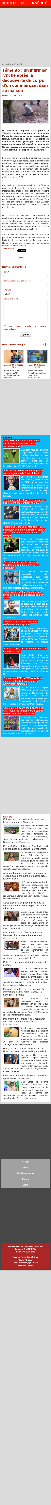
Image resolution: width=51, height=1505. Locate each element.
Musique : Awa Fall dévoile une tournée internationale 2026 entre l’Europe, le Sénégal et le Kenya (23, 992)
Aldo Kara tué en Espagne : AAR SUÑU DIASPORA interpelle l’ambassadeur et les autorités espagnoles (13, 372)
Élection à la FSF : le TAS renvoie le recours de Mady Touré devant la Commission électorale (22, 681)
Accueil (5, 64)
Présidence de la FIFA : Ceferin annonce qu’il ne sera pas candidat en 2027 (24, 501)
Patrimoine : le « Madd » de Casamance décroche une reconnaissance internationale (24, 1021)
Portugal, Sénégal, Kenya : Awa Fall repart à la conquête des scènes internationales (25, 847)
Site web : (8, 290)
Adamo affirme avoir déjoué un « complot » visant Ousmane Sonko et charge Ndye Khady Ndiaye (25, 876)
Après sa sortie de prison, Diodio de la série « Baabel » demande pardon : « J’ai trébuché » (24, 905)
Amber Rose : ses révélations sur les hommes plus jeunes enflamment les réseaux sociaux (22, 935)
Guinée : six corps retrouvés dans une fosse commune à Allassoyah (23, 820)
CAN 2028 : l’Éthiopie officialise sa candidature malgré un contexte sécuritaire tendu (21, 443)
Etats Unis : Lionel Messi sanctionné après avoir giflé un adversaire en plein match (23, 595)
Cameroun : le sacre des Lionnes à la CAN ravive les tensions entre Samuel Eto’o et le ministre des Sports (23, 711)
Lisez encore (8, 248)
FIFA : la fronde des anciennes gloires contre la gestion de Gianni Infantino (23, 472)
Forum (25, 1179)
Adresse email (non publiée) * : (17, 281)
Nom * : (7, 272)
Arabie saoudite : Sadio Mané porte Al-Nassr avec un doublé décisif (37, 372)
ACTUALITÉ (17, 64)
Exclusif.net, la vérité (25, 3)
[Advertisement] (25, 34)
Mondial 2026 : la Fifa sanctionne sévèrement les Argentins (20, 623)
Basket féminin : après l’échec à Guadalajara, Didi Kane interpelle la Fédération (21, 565)
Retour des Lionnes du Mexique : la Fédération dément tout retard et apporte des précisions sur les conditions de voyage (24, 531)
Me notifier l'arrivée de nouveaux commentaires (25, 327)
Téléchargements (25, 1173)
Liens (25, 1185)
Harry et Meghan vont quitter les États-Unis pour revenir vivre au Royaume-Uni (24, 1050)
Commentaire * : (11, 299)
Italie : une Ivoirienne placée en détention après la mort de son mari (24, 1077)
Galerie (25, 1167)
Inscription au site (25, 1265)
